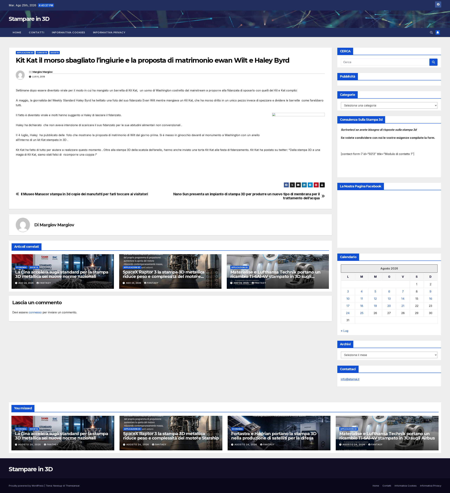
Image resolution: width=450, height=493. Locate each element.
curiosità (42, 53)
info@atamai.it (350, 379)
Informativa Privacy (109, 32)
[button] (431, 32)
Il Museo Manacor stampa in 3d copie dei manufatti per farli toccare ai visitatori (84, 194)
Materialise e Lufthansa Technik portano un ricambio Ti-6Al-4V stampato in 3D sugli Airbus (275, 276)
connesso (35, 312)
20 (389, 306)
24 (348, 313)
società (54, 53)
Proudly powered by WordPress (26, 485)
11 (362, 298)
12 (375, 298)
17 (347, 306)
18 (361, 306)
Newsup (57, 485)
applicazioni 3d (25, 53)
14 (402, 298)
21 (402, 306)
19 (375, 306)
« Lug (344, 330)
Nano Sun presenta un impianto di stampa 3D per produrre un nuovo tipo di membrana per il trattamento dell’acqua (246, 196)
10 (347, 298)
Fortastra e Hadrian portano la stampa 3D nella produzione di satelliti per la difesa (273, 436)
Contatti (36, 32)
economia (21, 267)
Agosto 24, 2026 (29, 444)
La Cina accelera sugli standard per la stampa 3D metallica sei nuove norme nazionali (61, 274)
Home (17, 32)
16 (430, 298)
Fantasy (45, 283)
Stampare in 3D (29, 18)
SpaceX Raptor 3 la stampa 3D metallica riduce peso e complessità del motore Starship (163, 276)
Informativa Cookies (68, 32)
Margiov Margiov (43, 72)
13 (389, 298)
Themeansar (72, 485)
